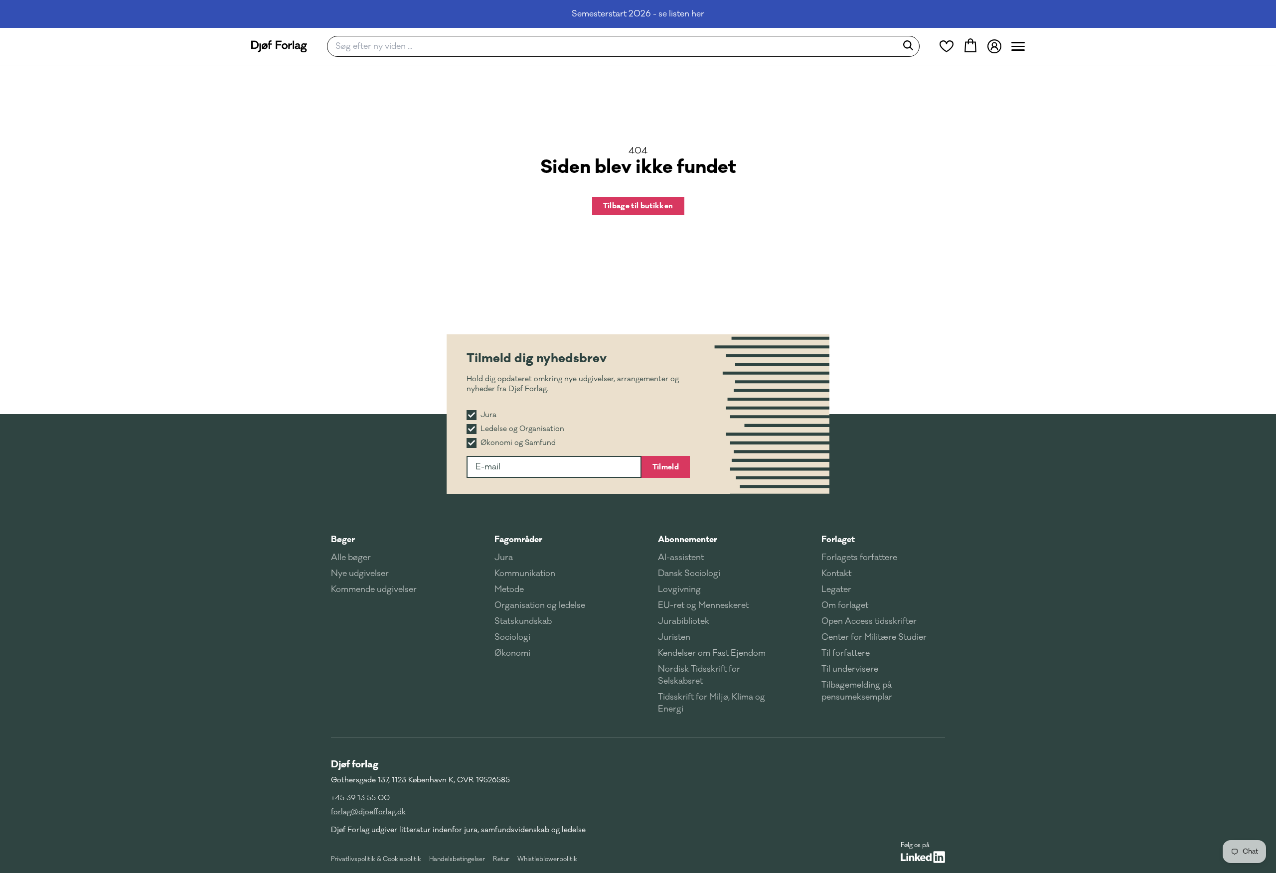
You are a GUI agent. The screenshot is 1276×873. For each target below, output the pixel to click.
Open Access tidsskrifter (869, 621)
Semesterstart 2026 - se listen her (638, 13)
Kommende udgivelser (374, 589)
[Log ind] (994, 46)
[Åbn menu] (1018, 46)
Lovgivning (679, 589)
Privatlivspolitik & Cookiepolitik (376, 859)
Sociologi (512, 637)
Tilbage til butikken (638, 206)
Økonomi (512, 653)
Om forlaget (844, 605)
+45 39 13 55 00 (360, 798)
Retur (501, 859)
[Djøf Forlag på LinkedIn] (923, 857)
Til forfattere (845, 653)
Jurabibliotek (683, 621)
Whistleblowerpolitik (547, 859)
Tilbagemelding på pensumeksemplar (856, 691)
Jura (503, 557)
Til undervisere (849, 669)
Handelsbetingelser (457, 859)
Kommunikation (524, 573)
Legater (836, 589)
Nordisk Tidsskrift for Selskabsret (699, 675)
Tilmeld (665, 467)
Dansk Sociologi (689, 573)
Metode (509, 589)
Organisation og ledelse (539, 605)
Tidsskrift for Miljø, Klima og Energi (711, 703)
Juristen (674, 637)
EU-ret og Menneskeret (703, 605)
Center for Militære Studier (874, 637)
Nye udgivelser (360, 573)
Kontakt (836, 573)
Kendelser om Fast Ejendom (712, 653)
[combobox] (615, 46)
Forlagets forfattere (859, 557)
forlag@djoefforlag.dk (368, 812)
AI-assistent (681, 557)
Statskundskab (523, 621)
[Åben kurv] (970, 46)
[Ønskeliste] (947, 46)
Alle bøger (351, 557)
